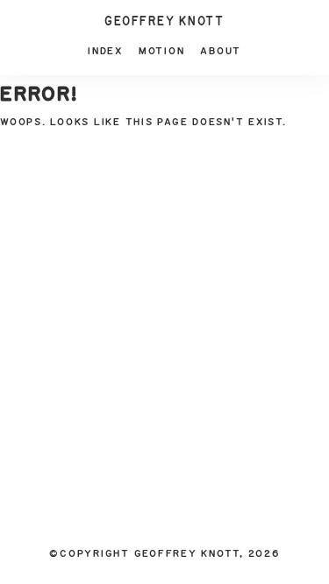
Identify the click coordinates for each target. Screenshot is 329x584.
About (220, 51)
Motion (162, 51)
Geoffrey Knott (164, 22)
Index (105, 51)
